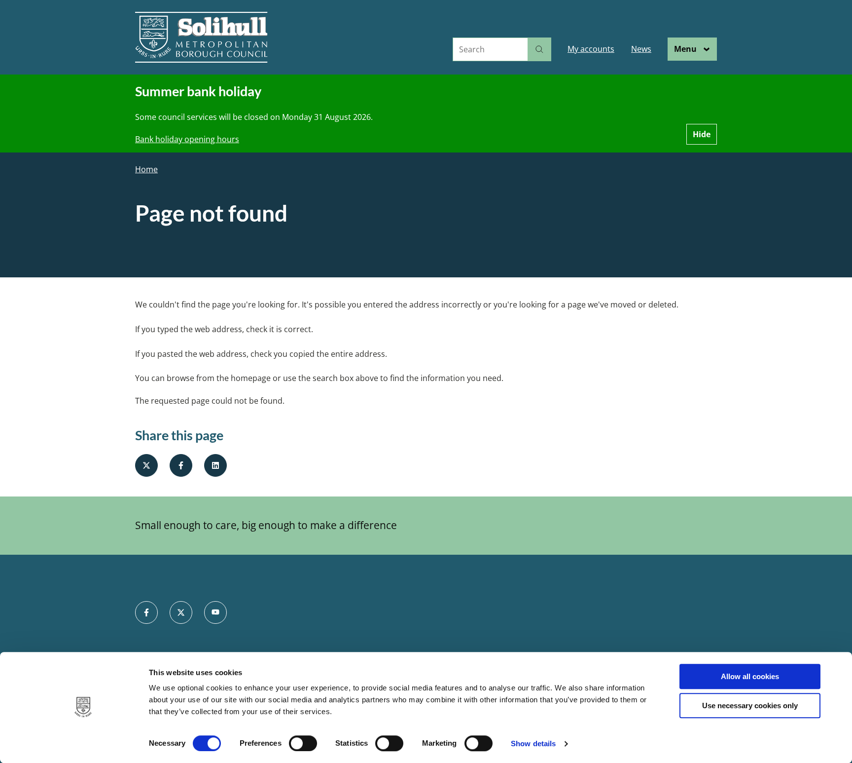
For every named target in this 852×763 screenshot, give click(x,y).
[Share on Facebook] (181, 465)
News (641, 48)
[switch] (303, 743)
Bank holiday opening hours (187, 139)
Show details (533, 743)
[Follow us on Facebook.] (146, 612)
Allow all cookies (750, 676)
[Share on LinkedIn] (215, 465)
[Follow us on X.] (181, 612)
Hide (701, 134)
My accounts (591, 48)
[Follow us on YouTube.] (215, 612)
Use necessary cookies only (750, 705)
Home (146, 169)
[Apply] (539, 49)
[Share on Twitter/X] (146, 465)
